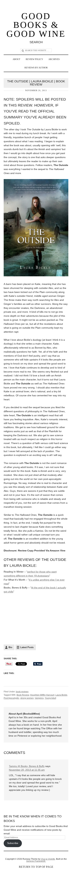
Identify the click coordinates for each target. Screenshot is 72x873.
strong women (27, 698)
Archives (54, 59)
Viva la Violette (48, 859)
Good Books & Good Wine (36, 25)
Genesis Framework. (36, 861)
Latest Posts (27, 647)
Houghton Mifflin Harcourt (42, 695)
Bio (10, 647)
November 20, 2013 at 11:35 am (27, 769)
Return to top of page (36, 866)
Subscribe (12, 843)
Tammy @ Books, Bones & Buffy (27, 766)
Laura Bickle (61, 695)
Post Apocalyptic (11, 698)
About (16, 59)
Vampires (39, 698)
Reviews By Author (36, 67)
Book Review (23, 695)
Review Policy (34, 59)
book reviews (22, 691)
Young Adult (50, 698)
